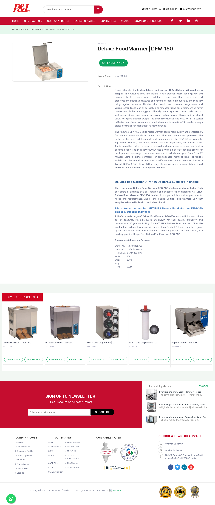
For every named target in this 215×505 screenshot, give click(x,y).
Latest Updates (84, 20)
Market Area (23, 464)
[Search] (98, 10)
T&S (51, 467)
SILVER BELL (55, 446)
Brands (24, 29)
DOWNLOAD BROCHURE (148, 20)
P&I (51, 442)
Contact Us (108, 20)
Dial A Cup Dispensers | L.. (101, 342)
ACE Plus (53, 463)
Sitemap (21, 459)
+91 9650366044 (169, 8)
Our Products (23, 446)
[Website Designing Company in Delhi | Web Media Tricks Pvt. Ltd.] (115, 490)
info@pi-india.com (191, 8)
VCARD (125, 20)
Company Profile (58, 20)
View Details (13, 359)
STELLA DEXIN (73, 442)
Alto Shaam (72, 463)
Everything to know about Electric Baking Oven (182, 404)
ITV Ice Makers (73, 467)
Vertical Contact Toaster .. (17, 342)
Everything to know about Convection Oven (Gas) (183, 417)
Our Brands (32, 21)
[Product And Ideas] (21, 7)
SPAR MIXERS (72, 446)
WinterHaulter (56, 472)
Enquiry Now (116, 62)
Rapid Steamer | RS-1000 (184, 342)
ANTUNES (36, 29)
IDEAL (52, 455)
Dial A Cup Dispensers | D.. (143, 342)
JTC (51, 451)
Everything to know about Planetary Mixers (180, 392)
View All (203, 385)
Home (15, 20)
